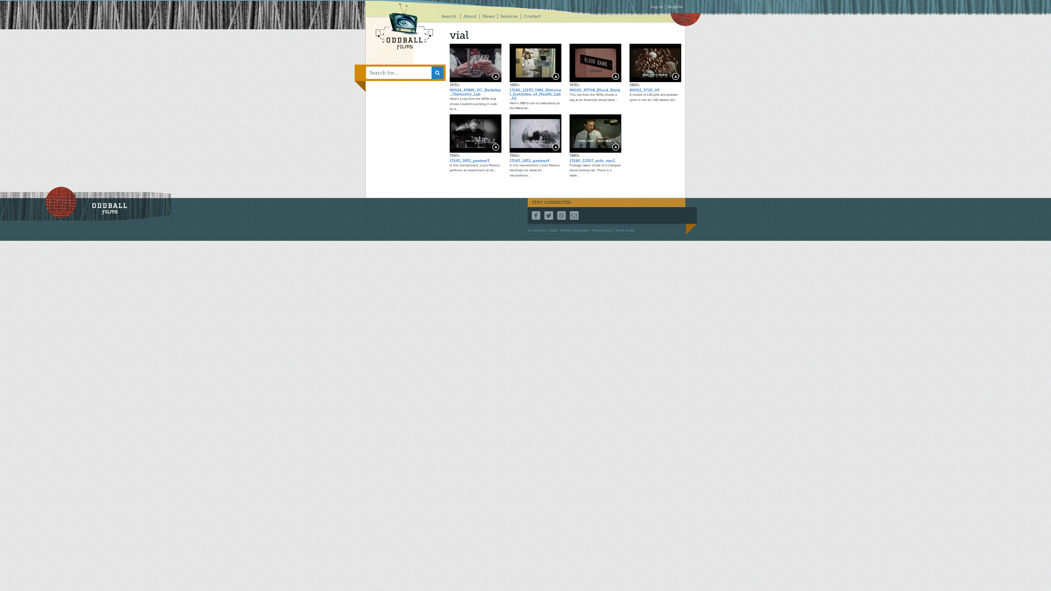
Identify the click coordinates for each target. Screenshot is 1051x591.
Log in (657, 6)
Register (675, 6)
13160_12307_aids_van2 (592, 160)
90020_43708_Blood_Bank (595, 90)
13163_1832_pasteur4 (529, 160)
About (470, 16)
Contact (532, 16)
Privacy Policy (602, 230)
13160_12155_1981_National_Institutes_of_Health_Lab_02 (535, 94)
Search (448, 16)
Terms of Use (624, 230)
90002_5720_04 (644, 90)
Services (509, 16)
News (489, 16)
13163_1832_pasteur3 (469, 160)
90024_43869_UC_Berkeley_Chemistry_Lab (475, 92)
